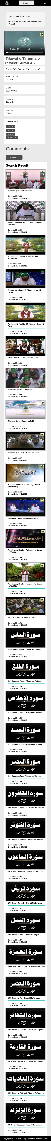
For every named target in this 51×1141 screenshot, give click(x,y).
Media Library (25, 17)
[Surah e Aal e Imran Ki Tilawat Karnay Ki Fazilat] (25, 278)
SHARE (11, 138)
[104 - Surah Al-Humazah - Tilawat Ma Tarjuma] (25, 955)
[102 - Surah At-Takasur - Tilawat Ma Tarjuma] (25, 1018)
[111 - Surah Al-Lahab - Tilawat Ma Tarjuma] (25, 733)
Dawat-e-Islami (13, 17)
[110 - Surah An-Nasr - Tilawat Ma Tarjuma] (25, 764)
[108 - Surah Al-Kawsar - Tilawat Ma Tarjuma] (25, 828)
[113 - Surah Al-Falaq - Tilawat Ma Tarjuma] (25, 669)
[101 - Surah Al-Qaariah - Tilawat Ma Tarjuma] (25, 1050)
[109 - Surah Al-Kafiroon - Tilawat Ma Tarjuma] (25, 796)
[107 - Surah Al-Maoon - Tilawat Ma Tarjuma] (25, 860)
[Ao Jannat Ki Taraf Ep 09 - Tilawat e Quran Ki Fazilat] (25, 312)
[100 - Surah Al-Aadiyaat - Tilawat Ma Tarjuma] (25, 1081)
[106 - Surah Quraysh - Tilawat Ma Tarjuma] (25, 891)
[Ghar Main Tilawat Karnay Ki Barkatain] (25, 507)
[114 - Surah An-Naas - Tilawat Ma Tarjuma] (25, 638)
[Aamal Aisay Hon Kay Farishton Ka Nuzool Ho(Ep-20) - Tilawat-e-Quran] (25, 538)
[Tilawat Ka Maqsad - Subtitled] (25, 378)
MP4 (10, 127)
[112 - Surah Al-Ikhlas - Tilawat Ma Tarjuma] (25, 701)
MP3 (10, 130)
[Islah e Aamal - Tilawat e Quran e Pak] (25, 346)
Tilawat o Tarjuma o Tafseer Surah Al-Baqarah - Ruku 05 (25, 23)
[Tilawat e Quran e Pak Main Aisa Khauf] (25, 441)
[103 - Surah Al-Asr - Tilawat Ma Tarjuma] (25, 986)
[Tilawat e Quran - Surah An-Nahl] (25, 409)
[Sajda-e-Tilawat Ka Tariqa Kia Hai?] (25, 606)
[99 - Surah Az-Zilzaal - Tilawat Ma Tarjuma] (25, 1113)
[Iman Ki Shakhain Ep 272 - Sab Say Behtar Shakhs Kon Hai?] (25, 211)
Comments (14, 158)
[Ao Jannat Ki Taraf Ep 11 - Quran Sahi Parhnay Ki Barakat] (25, 245)
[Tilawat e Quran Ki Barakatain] (25, 179)
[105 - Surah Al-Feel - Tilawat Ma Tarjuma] (25, 923)
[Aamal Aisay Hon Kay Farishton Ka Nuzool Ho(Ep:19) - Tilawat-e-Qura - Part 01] (25, 572)
